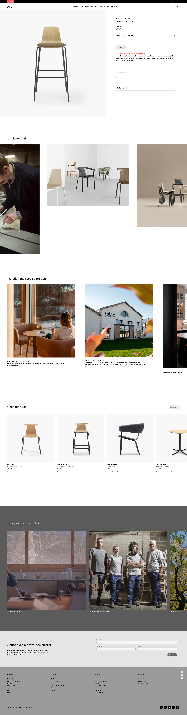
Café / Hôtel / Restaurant (59, 686)
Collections (55, 679)
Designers (10, 690)
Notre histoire (12, 679)
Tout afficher (174, 407)
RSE (8, 692)
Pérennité (10, 683)
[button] (177, 6)
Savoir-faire (11, 686)
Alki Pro (97, 679)
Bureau (53, 688)
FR (171, 1)
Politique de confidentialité (25, 707)
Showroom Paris (143, 683)
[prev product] (182, 675)
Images (97, 683)
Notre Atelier (142, 681)
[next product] (182, 672)
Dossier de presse (100, 681)
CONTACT (121, 47)
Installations (99, 692)
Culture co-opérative (14, 681)
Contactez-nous (143, 679)
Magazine (98, 690)
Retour (10, 12)
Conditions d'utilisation (12, 707)
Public (53, 690)
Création (10, 688)
